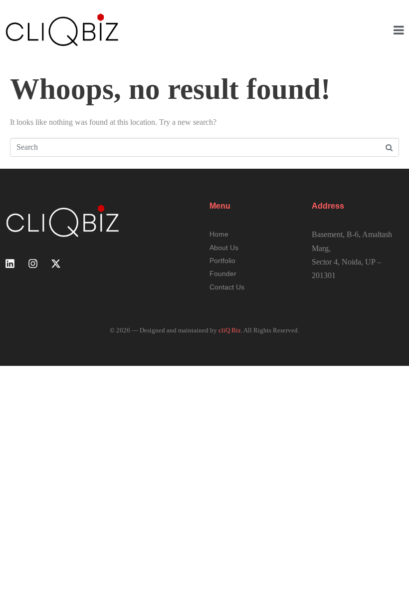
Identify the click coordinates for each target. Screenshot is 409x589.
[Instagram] (33, 264)
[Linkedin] (10, 264)
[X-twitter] (56, 264)
